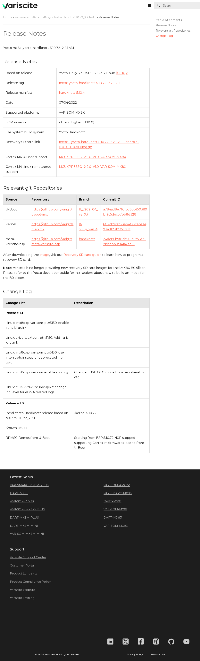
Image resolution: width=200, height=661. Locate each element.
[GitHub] (171, 641)
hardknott (87, 239)
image (44, 255)
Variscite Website (22, 590)
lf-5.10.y (122, 73)
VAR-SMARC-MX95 (118, 493)
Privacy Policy (135, 654)
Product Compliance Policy (30, 581)
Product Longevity (23, 573)
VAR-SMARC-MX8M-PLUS (29, 485)
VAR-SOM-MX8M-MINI (27, 534)
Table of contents (169, 20)
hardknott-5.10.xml (73, 93)
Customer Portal (22, 565)
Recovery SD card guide (82, 255)
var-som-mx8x (26, 17)
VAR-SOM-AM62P (117, 485)
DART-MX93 (113, 517)
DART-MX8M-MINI (24, 526)
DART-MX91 (112, 501)
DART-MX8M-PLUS (24, 517)
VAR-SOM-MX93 (116, 526)
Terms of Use (158, 654)
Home (7, 17)
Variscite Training (22, 598)
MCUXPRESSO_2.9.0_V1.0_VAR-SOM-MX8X (92, 157)
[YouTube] (186, 641)
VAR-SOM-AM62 (22, 501)
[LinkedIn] (110, 641)
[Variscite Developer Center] (20, 5)
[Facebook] (141, 641)
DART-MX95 (19, 493)
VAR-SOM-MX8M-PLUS (27, 509)
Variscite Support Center (28, 557)
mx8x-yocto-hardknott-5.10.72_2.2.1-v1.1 (67, 17)
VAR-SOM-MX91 (115, 509)
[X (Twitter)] (125, 641)
